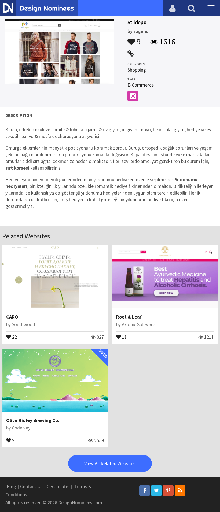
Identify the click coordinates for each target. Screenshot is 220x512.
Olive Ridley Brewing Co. (32, 420)
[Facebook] (144, 490)
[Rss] (180, 490)
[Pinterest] (168, 490)
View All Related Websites (110, 463)
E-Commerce (140, 85)
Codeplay (21, 428)
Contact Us (31, 486)
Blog (11, 486)
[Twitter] (156, 490)
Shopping (136, 70)
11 (124, 336)
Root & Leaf (129, 317)
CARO (12, 317)
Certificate (57, 486)
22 (14, 336)
